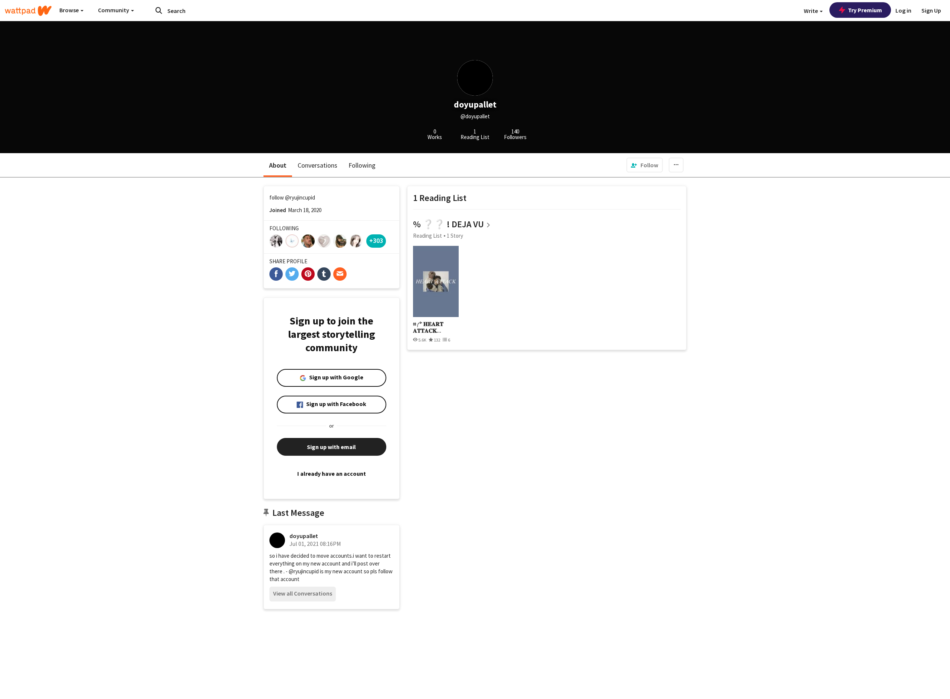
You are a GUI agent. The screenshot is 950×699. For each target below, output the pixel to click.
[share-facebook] (276, 274)
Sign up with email (331, 447)
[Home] (28, 11)
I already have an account (331, 473)
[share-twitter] (292, 274)
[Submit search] (159, 10)
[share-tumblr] (324, 274)
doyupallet (303, 536)
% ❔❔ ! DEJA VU (448, 224)
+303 (376, 240)
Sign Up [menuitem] (931, 10)
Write (811, 10)
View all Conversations (302, 593)
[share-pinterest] (308, 274)
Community (114, 10)
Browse (69, 10)
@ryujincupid (300, 197)
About (277, 165)
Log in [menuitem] (903, 10)
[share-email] (340, 274)
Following (362, 165)
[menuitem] (644, 165)
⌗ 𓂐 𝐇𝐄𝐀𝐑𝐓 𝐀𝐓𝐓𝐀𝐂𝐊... (428, 327)
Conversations (317, 165)
